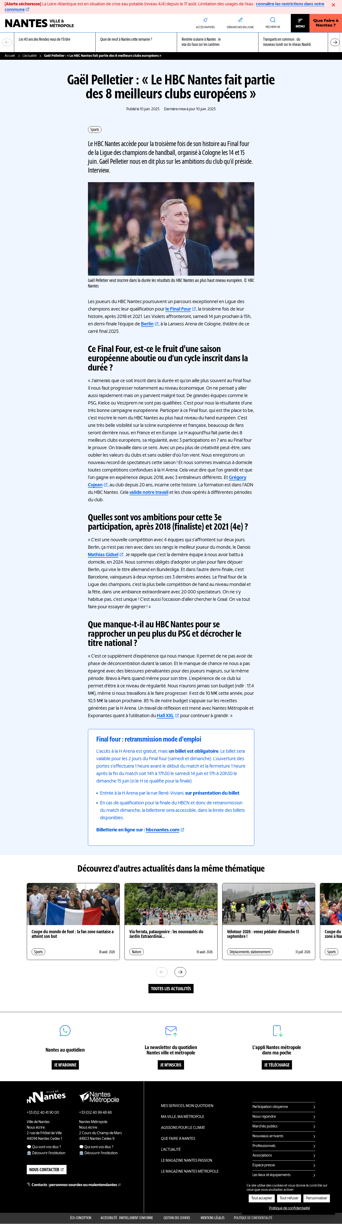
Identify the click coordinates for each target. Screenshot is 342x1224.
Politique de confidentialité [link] (289, 1208)
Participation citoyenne (270, 1107)
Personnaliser (316, 1198)
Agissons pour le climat (183, 1128)
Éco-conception (80, 1218)
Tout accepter (261, 1198)
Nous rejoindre (264, 1117)
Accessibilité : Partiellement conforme (127, 1218)
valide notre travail (148, 492)
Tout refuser (289, 1198)
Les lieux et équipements (271, 1175)
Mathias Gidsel (103, 555)
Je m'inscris (170, 1065)
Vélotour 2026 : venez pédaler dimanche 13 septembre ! (263, 934)
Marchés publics (265, 1126)
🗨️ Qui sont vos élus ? (44, 1147)
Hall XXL (165, 716)
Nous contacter (44, 1170)
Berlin (147, 324)
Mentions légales (213, 1218)
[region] (171, 42)
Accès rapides (205, 27)
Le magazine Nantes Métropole (190, 1172)
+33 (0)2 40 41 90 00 (43, 1113)
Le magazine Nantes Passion (186, 1161)
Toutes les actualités (171, 989)
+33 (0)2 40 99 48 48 (95, 1113)
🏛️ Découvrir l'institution (46, 1153)
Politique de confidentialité (253, 1218)
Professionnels (263, 1146)
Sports (95, 130)
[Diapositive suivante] (335, 42)
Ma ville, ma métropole (182, 1117)
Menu (300, 26)
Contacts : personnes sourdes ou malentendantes (74, 1185)
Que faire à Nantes (178, 1139)
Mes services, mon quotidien (187, 1106)
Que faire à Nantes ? (326, 23)
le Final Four (178, 309)
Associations (262, 1155)
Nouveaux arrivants (267, 1136)
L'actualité (30, 55)
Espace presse (263, 1165)
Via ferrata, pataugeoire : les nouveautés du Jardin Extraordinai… (166, 934)
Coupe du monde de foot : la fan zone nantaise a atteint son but (73, 934)
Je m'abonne (65, 1065)
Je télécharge (276, 1065)
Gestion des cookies (177, 1218)
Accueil (10, 55)
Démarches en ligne (240, 27)
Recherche (273, 27)
